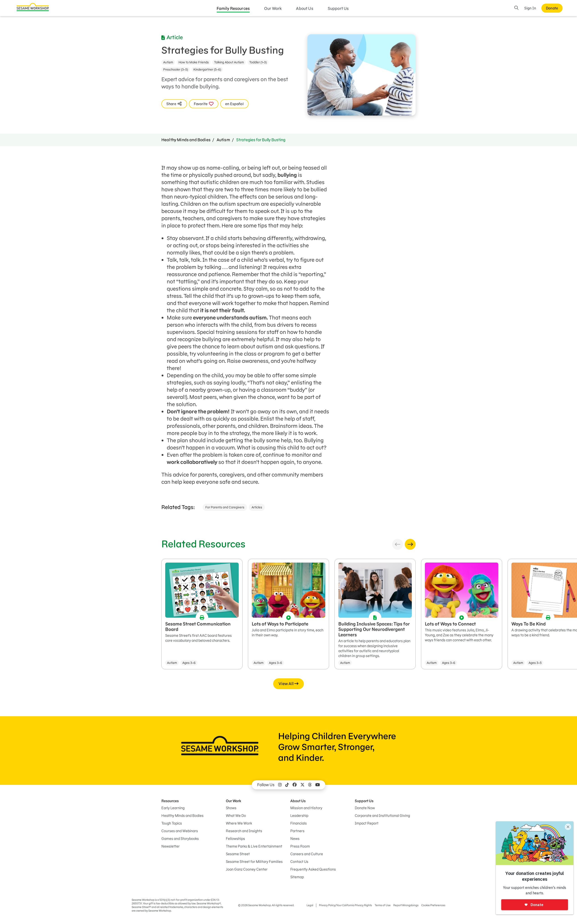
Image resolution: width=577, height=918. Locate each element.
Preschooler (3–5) (175, 69)
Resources (170, 801)
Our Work (273, 8)
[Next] (410, 544)
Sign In (530, 8)
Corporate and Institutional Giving (382, 815)
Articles (257, 507)
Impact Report (366, 823)
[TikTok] (287, 785)
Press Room (300, 846)
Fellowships (235, 838)
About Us (304, 8)
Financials (298, 823)
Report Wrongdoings (406, 905)
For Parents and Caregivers (224, 507)
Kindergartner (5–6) (207, 69)
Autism (168, 62)
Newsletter (170, 846)
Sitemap (297, 877)
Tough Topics (171, 823)
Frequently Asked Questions (313, 869)
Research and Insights (244, 831)
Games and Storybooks (180, 838)
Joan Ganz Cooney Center (247, 869)
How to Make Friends (194, 62)
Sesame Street (238, 854)
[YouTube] (317, 785)
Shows (231, 808)
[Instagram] (280, 785)
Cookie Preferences (433, 905)
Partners (297, 831)
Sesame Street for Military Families (254, 861)
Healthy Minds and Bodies (186, 139)
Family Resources (233, 8)
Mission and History (306, 808)
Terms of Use (383, 905)
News (295, 838)
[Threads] (310, 785)
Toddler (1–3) (258, 62)
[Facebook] (295, 785)
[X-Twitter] (302, 785)
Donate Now (365, 808)
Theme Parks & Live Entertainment (254, 846)
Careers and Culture (306, 854)
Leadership (299, 815)
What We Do (236, 815)
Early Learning (173, 808)
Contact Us (299, 861)
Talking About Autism (229, 62)
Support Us (338, 8)
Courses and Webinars (179, 831)
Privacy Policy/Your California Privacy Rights (345, 905)
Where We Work (239, 823)
